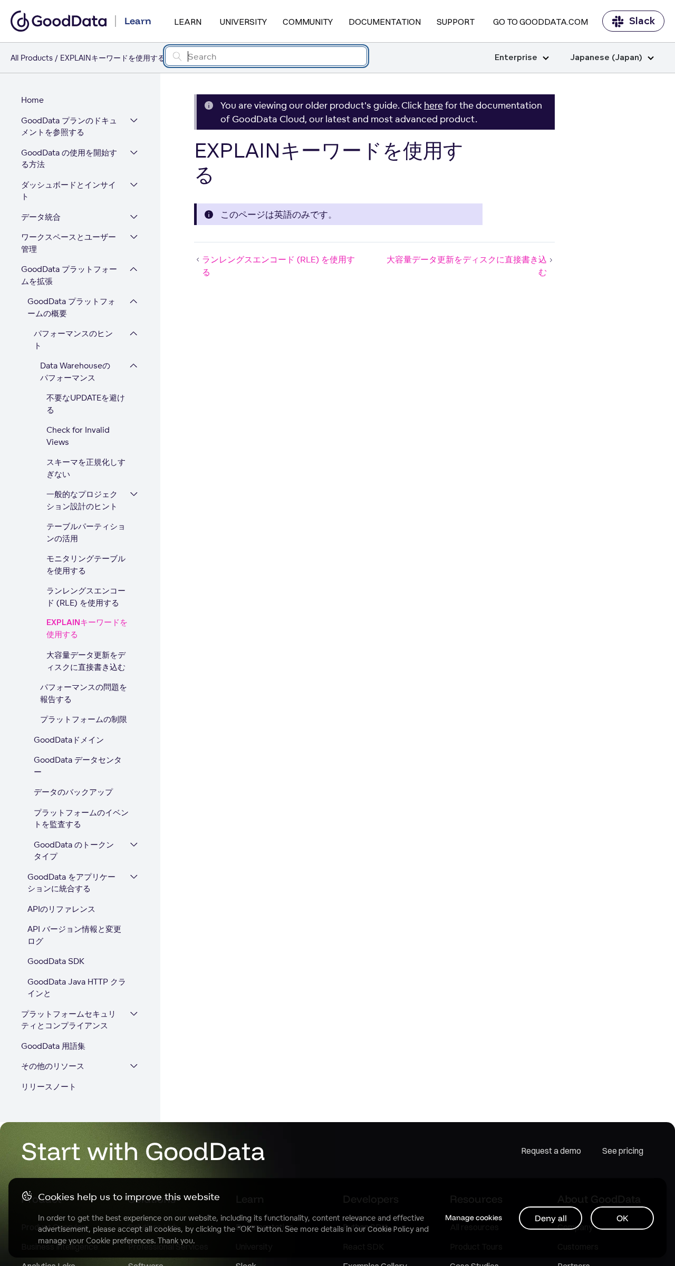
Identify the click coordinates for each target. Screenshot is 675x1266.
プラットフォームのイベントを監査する (81, 818)
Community (308, 21)
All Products (32, 57)
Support (456, 21)
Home (32, 100)
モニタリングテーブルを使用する (86, 564)
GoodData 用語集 (53, 1046)
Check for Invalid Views (78, 436)
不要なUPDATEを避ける (85, 404)
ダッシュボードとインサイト (68, 191)
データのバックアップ (73, 792)
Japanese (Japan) (606, 57)
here (433, 105)
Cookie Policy (390, 1229)
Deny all (551, 1218)
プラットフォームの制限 (83, 719)
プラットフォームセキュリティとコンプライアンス (68, 1020)
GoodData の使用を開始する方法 (69, 159)
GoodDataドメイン (69, 740)
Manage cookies (473, 1217)
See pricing (622, 1150)
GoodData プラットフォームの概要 (71, 307)
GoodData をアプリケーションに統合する (71, 883)
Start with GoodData (143, 1150)
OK (622, 1218)
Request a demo (551, 1150)
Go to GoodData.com (540, 21)
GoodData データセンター (78, 766)
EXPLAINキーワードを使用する (87, 628)
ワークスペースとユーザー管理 (68, 243)
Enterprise (516, 57)
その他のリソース (52, 1066)
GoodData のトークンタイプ (74, 851)
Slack (642, 21)
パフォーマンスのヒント (73, 339)
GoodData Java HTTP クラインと (76, 988)
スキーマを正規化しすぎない (86, 468)
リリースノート (48, 1087)
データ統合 (41, 217)
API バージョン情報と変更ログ (74, 935)
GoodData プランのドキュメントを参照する (69, 126)
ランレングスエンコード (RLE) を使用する (86, 597)
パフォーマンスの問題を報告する (83, 693)
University (243, 21)
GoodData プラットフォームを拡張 (69, 275)
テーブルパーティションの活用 (86, 532)
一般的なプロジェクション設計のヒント (82, 500)
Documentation (385, 21)
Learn (187, 21)
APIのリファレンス (61, 909)
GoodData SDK (55, 961)
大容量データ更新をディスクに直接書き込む (86, 661)
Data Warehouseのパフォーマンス (75, 372)
